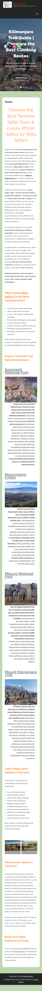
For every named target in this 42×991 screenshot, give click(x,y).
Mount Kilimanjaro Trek (21, 673)
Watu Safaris (20, 3)
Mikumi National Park (19, 575)
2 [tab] (18, 87)
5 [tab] (26, 87)
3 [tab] (21, 87)
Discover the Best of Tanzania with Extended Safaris (21, 43)
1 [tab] (15, 87)
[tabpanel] (21, 55)
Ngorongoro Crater (15, 476)
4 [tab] (23, 87)
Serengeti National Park (16, 371)
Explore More (20, 79)
